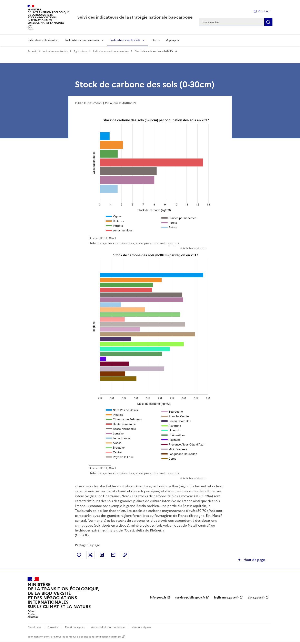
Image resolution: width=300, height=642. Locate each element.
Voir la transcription (193, 248)
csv (170, 243)
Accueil (32, 51)
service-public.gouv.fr (190, 597)
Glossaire (53, 627)
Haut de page (254, 559)
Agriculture (81, 51)
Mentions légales (74, 627)
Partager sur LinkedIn (102, 555)
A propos (172, 40)
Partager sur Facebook (79, 555)
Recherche (268, 22)
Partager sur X (90, 555)
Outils (155, 40)
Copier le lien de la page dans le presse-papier (125, 555)
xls (177, 243)
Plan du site (34, 627)
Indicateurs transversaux (82, 40)
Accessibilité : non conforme (108, 627)
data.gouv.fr (256, 597)
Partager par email (113, 555)
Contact (264, 11)
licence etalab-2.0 (110, 637)
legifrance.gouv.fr (226, 597)
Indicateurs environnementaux (111, 51)
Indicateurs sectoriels (125, 40)
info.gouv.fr (158, 597)
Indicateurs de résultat (43, 40)
